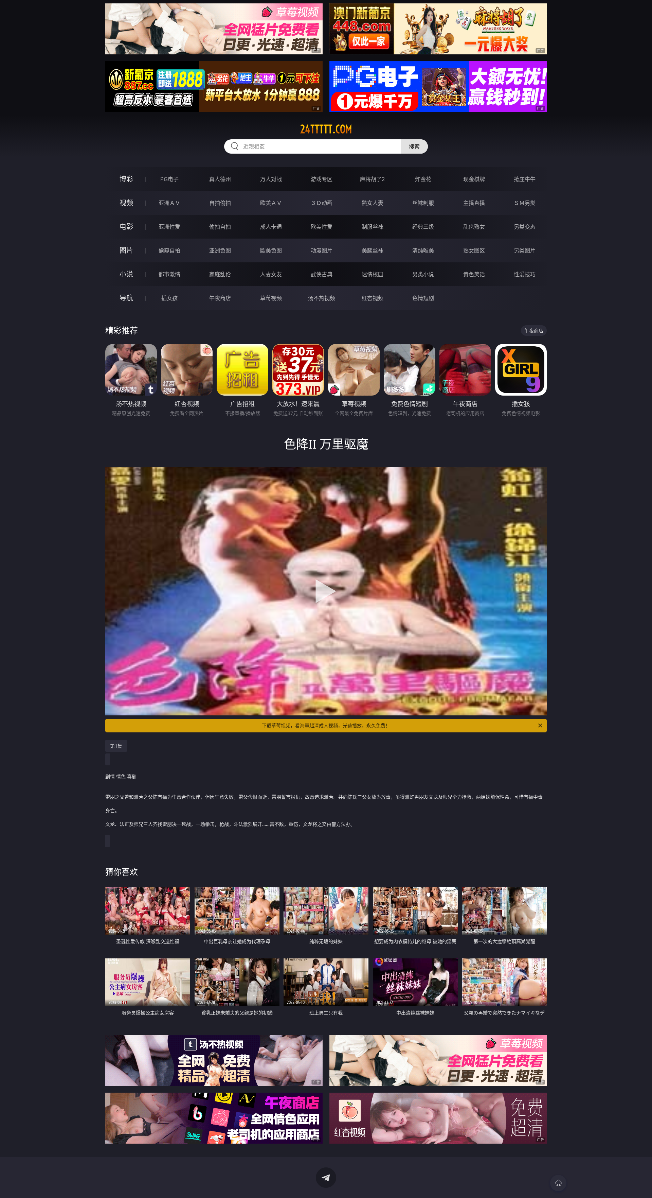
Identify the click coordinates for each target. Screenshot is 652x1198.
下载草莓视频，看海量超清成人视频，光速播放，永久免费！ (326, 725)
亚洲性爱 (169, 226)
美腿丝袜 (372, 250)
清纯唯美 (423, 250)
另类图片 (525, 250)
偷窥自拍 (169, 250)
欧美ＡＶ (271, 203)
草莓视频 (271, 298)
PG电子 (169, 179)
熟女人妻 (372, 203)
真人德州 (220, 179)
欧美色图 (271, 250)
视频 (126, 202)
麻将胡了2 (372, 179)
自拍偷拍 (220, 203)
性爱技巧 (525, 274)
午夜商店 (220, 298)
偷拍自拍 (220, 226)
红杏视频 (372, 298)
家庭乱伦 (220, 274)
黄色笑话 (474, 274)
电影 (126, 226)
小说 (126, 274)
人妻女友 (271, 274)
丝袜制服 (423, 203)
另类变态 (525, 226)
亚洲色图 (220, 250)
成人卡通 (271, 226)
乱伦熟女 (474, 226)
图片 (126, 250)
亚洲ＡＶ (169, 203)
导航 (126, 297)
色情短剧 (423, 298)
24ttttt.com (326, 129)
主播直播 (474, 203)
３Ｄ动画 (321, 203)
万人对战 (271, 179)
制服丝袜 (372, 226)
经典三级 (423, 226)
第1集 (116, 746)
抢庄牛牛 (525, 179)
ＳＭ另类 (525, 203)
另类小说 (423, 274)
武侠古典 (321, 274)
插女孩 (169, 298)
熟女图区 (474, 250)
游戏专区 (321, 179)
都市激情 (169, 274)
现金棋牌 (474, 179)
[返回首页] (558, 1183)
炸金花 (423, 179)
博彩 (126, 179)
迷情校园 (372, 274)
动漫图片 (321, 250)
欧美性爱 (321, 226)
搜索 (414, 146)
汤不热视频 (321, 298)
